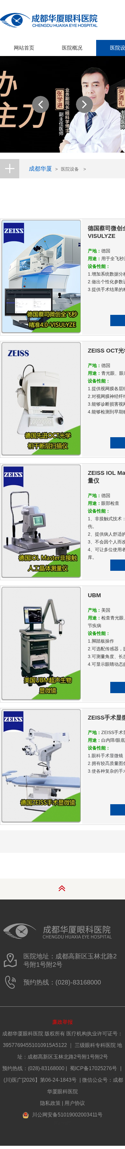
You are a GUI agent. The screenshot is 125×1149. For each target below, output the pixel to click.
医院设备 (70, 169)
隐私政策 (50, 1103)
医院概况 (72, 48)
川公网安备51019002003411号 (67, 1114)
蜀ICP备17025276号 (93, 1068)
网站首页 (24, 48)
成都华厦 (40, 168)
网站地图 (62, 1123)
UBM (94, 595)
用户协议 (74, 1103)
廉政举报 (62, 1022)
